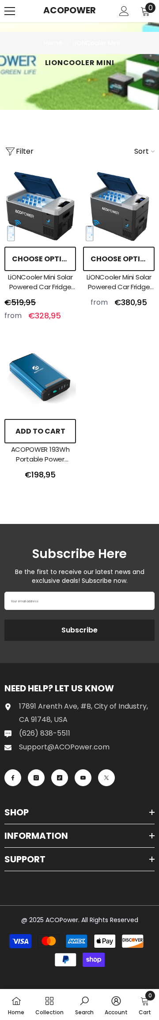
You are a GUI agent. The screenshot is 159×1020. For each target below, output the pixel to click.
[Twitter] (106, 777)
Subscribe (79, 630)
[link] (84, 1004)
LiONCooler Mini (96, 43)
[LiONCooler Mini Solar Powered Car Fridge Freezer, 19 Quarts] (40, 206)
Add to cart (40, 431)
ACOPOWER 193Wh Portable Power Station (40, 454)
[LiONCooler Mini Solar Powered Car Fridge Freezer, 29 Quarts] (119, 206)
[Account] (124, 11)
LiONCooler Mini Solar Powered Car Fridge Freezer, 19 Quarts (40, 282)
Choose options (44, 259)
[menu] (9, 11)
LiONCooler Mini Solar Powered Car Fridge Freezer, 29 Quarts (119, 282)
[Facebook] (12, 777)
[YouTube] (83, 777)
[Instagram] (36, 777)
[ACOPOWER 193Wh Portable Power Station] (40, 379)
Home (53, 43)
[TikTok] (59, 777)
